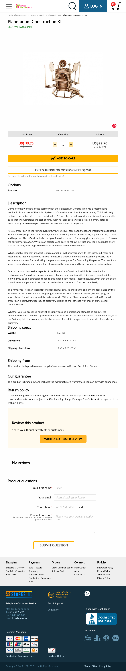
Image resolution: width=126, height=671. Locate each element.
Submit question (54, 545)
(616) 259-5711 (17, 612)
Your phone (44, 507)
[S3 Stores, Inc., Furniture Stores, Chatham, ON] (101, 619)
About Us (78, 571)
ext (81, 507)
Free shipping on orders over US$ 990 (63, 170)
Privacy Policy (103, 578)
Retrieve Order (58, 571)
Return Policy (103, 571)
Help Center (80, 567)
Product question (40, 515)
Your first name (42, 487)
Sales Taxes (11, 574)
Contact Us (79, 574)
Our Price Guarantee (15, 571)
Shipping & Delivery (15, 567)
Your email (45, 497)
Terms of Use (103, 574)
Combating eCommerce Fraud (20, 656)
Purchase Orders (36, 574)
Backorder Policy (105, 567)
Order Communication (62, 567)
